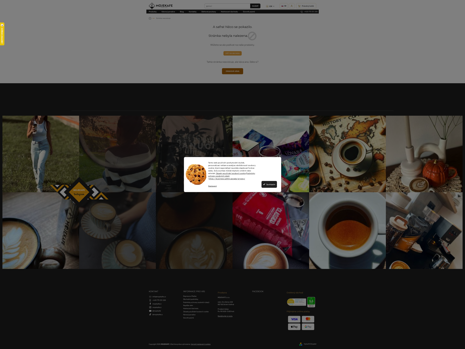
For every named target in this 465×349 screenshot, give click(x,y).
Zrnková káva (232, 71)
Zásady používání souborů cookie (231, 173)
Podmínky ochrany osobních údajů (196, 302)
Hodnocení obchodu (190, 308)
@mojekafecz (157, 314)
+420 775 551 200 (159, 300)
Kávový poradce (189, 315)
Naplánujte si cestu (225, 316)
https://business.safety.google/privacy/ (227, 179)
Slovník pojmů (188, 318)
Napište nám (188, 305)
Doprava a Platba (189, 296)
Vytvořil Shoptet (310, 344)
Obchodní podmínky (190, 299)
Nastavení (212, 186)
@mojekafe (156, 311)
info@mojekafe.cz (159, 297)
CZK (269, 6)
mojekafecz (156, 304)
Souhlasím (270, 184)
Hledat (255, 6)
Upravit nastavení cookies (201, 344)
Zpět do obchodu (232, 53)
